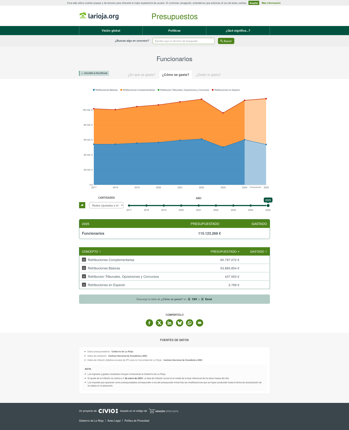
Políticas (174, 30)
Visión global (111, 30)
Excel (208, 299)
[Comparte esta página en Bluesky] (179, 323)
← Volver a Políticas (94, 73)
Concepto (90, 251)
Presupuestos (174, 15)
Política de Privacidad (137, 420)
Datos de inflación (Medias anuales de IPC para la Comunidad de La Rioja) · (144, 359)
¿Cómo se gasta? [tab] (175, 74)
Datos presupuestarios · (110, 351)
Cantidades (106, 197)
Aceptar (254, 3)
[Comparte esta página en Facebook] (149, 323)
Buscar (228, 41)
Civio (108, 411)
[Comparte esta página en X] (159, 323)
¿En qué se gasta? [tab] (141, 74)
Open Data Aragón (163, 410)
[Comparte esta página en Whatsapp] (189, 323)
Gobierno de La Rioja (99, 16)
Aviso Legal (114, 420)
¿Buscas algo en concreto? (132, 40)
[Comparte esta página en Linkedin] (169, 323)
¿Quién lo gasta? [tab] (208, 74)
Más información (271, 3)
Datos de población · (117, 355)
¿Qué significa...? (238, 30)
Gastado (257, 251)
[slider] (268, 205)
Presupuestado (223, 251)
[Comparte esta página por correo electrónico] (199, 323)
